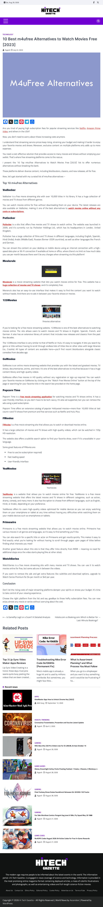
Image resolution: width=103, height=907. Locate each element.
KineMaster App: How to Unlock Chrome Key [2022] (54, 699)
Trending (45, 720)
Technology (8, 34)
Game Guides (40, 766)
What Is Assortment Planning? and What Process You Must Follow (83, 663)
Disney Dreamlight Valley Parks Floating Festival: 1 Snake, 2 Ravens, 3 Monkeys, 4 (66, 769)
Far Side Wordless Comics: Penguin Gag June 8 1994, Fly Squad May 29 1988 (63, 815)
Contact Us (19, 890)
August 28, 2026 (52, 772)
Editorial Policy (41, 890)
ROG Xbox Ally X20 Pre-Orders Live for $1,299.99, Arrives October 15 (60, 745)
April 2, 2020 (50, 726)
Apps (37, 697)
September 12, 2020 (55, 703)
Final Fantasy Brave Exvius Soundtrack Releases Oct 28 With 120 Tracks (62, 792)
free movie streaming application (36, 396)
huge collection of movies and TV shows (21, 285)
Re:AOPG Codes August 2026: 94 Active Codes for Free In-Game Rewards (62, 838)
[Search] (98, 21)
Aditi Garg (40, 703)
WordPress (7, 903)
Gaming (38, 743)
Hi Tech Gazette (26, 900)
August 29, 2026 (52, 749)
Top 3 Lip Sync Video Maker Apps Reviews (14, 661)
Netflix (83, 128)
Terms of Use (80, 890)
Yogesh (7, 50)
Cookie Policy (54, 890)
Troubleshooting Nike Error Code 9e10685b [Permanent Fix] (51, 663)
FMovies (7, 424)
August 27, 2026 (52, 819)
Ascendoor (74, 900)
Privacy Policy (92, 890)
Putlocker (7, 224)
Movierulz (7, 281)
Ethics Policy (29, 890)
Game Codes (40, 836)
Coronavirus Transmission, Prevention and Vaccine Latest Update (59, 722)
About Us (9, 890)
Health (38, 720)
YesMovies (8, 494)
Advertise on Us (67, 890)
